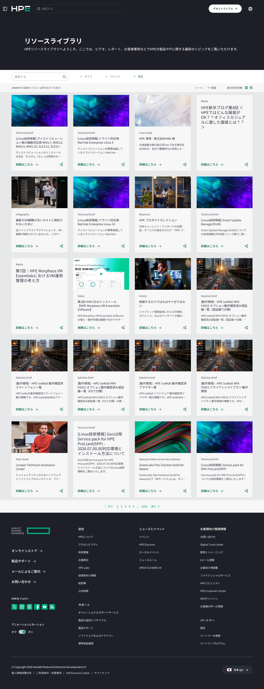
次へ (153, 506)
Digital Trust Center (211, 544)
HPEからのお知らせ (150, 567)
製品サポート (85, 628)
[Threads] (29, 607)
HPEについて (85, 537)
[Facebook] (37, 607)
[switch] (20, 632)
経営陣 (82, 583)
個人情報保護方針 (21, 673)
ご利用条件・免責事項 (48, 673)
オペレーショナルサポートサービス (98, 612)
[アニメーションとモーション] (22, 632)
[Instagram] (22, 607)
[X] (14, 607)
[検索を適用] (64, 76)
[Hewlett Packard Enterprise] (20, 8)
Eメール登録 (207, 560)
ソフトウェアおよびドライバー (96, 635)
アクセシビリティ (88, 544)
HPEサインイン (209, 598)
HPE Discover (147, 544)
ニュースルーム (148, 560)
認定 (202, 628)
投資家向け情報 (87, 575)
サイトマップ (101, 673)
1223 (144, 506)
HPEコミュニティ (210, 583)
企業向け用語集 (209, 567)
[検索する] (39, 8)
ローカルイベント (149, 552)
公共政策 (83, 591)
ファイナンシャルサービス (215, 575)
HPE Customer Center (213, 591)
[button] (5, 8)
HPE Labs (83, 567)
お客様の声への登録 (211, 606)
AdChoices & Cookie (78, 673)
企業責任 (83, 560)
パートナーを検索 (210, 635)
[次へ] (159, 506)
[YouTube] (44, 607)
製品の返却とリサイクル (92, 620)
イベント (144, 537)
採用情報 (83, 552)
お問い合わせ (207, 537)
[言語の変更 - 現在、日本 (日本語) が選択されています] (250, 8)
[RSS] (52, 607)
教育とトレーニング (211, 552)
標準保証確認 (85, 643)
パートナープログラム (212, 643)
